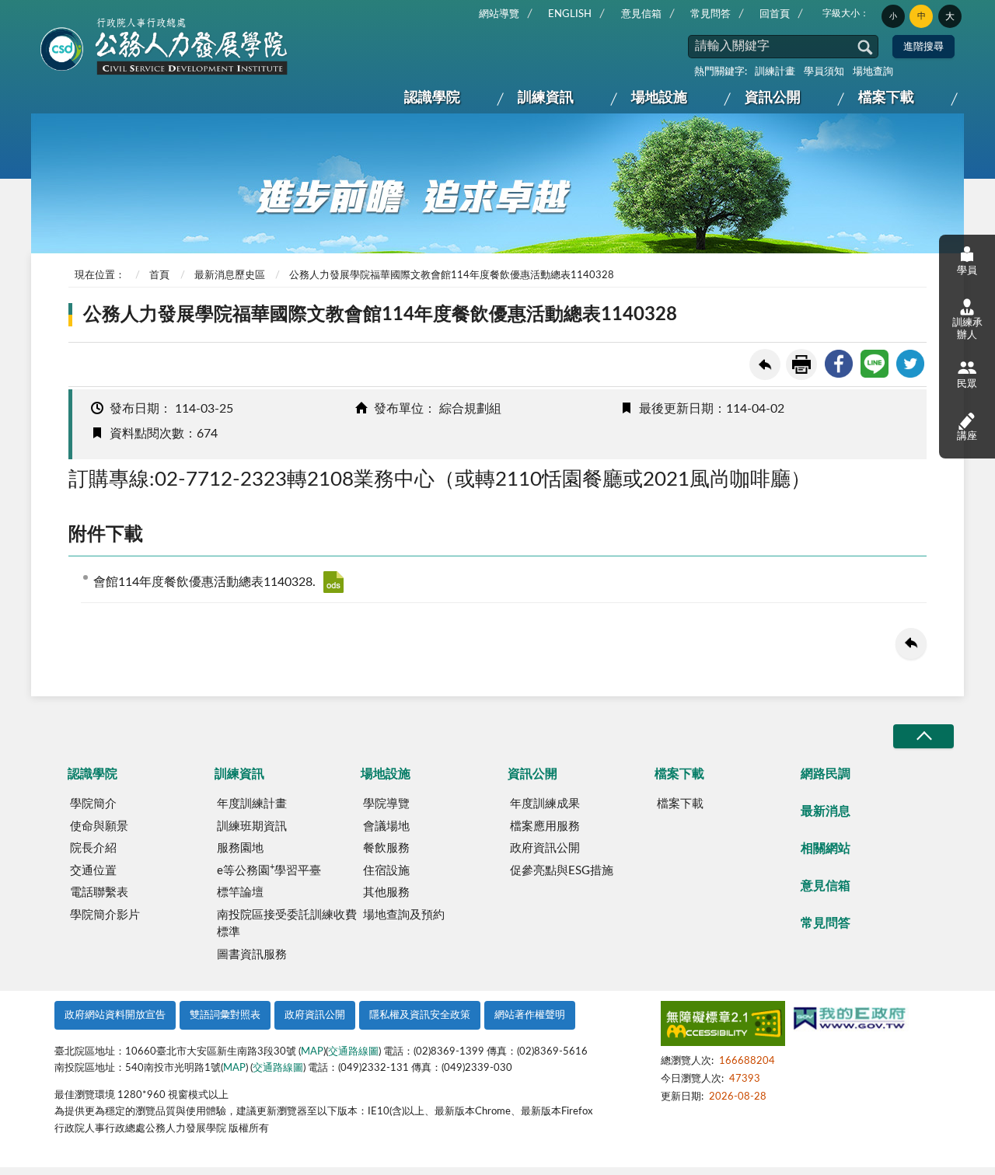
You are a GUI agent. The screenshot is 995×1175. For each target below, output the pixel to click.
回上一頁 (764, 364)
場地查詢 (873, 72)
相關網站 (825, 848)
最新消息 (825, 811)
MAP (312, 1052)
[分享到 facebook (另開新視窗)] (839, 364)
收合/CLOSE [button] (923, 736)
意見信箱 (641, 14)
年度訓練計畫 (252, 804)
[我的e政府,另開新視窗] (849, 1020)
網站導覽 (499, 14)
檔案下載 (886, 98)
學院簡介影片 (105, 915)
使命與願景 (99, 826)
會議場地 (386, 826)
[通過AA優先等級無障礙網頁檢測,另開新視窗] (723, 1026)
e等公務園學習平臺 (269, 870)
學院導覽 (386, 804)
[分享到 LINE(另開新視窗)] (875, 364)
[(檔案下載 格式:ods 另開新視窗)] (333, 582)
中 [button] (921, 16)
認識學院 (432, 98)
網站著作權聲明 (529, 1015)
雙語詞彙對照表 (225, 1015)
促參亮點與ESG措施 (561, 871)
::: (44, 12)
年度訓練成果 (545, 804)
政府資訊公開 (545, 848)
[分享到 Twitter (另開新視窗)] (910, 364)
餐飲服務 (386, 848)
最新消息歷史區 (229, 275)
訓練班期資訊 (252, 826)
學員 (967, 271)
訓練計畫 (775, 72)
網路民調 (825, 774)
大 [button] (950, 16)
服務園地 (240, 848)
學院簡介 (93, 804)
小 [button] (893, 16)
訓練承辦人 (967, 329)
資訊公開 (773, 98)
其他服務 (386, 892)
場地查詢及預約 (404, 915)
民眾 (967, 384)
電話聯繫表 (99, 892)
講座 (967, 436)
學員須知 (824, 72)
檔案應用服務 (545, 826)
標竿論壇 (240, 892)
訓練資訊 (546, 98)
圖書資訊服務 (252, 955)
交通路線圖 (353, 1052)
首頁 (159, 275)
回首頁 (774, 14)
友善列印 (801, 364)
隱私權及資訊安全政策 (419, 1015)
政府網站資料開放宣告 (115, 1015)
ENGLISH (570, 14)
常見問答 (710, 14)
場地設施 (659, 98)
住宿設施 (386, 871)
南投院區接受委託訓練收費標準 (287, 924)
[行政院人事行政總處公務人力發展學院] (164, 47)
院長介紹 (93, 848)
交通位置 (93, 871)
